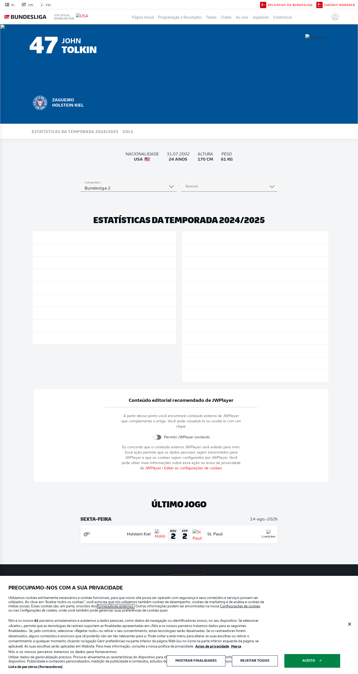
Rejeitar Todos (254, 660)
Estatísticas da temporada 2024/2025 (75, 131)
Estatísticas (282, 17)
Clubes (226, 17)
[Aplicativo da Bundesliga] (263, 4)
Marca (235, 646)
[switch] (157, 437)
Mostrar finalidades (196, 660)
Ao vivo (242, 17)
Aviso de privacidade (212, 646)
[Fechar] (349, 624)
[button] (333, 16)
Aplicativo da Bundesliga (290, 5)
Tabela (211, 17)
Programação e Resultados (180, 17)
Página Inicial (143, 17)
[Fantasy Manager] (319, 4)
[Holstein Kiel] (40, 102)
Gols (128, 131)
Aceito (308, 660)
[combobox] (129, 188)
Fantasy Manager (339, 5)
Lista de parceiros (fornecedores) (35, 667)
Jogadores (260, 17)
